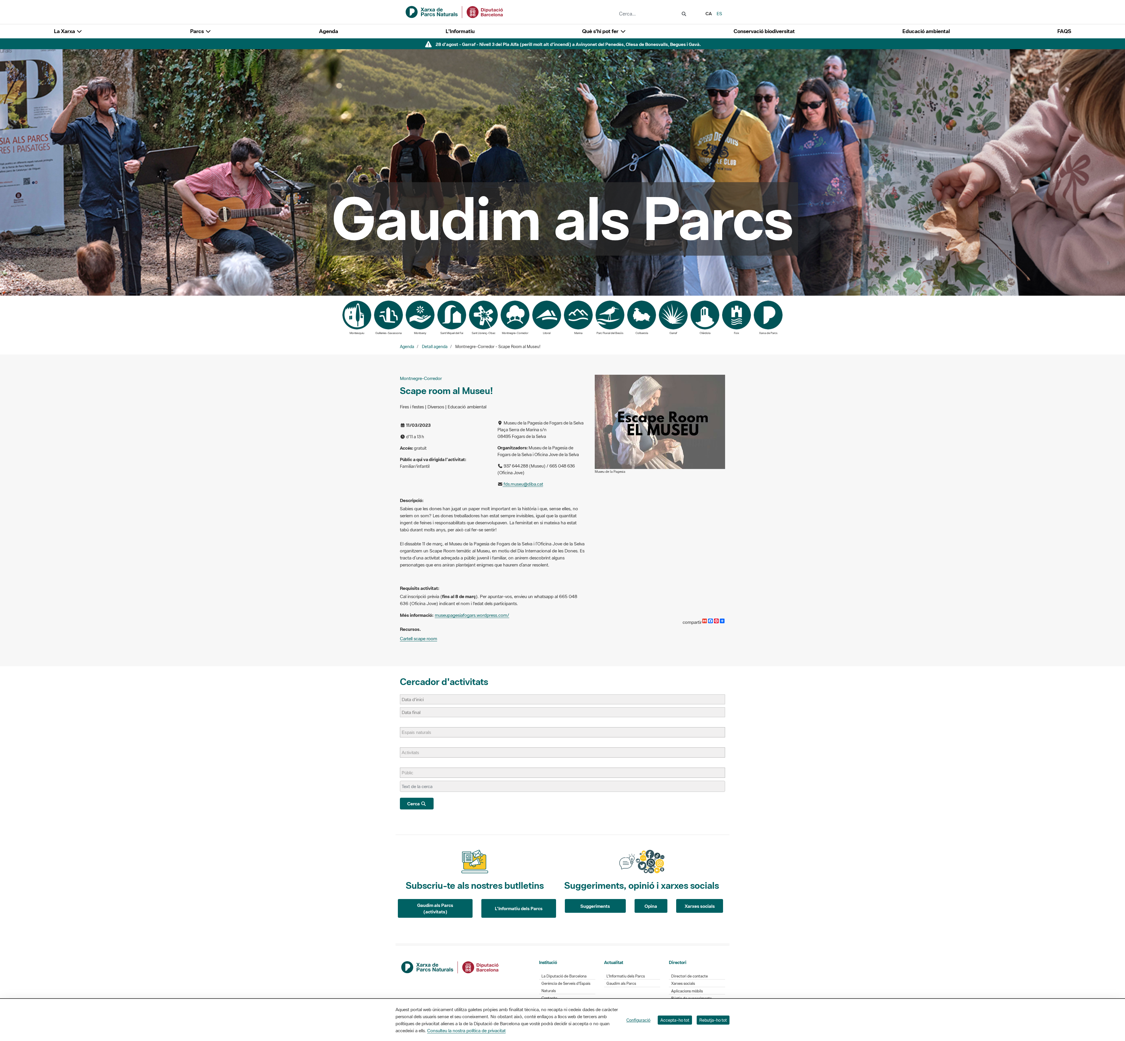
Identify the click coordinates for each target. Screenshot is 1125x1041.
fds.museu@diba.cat (523, 484)
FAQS (1064, 31)
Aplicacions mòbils (687, 991)
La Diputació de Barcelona (564, 976)
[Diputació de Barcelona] (450, 967)
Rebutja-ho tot (713, 1020)
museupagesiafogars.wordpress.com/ (472, 615)
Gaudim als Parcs (621, 983)
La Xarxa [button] (65, 31)
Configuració (638, 1020)
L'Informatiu (460, 31)
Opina (651, 906)
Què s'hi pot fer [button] (601, 31)
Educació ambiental (926, 31)
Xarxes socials (700, 906)
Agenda (328, 31)
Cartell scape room (418, 638)
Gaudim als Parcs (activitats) (435, 908)
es (719, 13)
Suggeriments (595, 906)
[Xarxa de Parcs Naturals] (454, 11)
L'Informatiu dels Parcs (519, 908)
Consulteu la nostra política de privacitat (466, 1030)
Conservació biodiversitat (764, 31)
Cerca (414, 804)
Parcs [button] (197, 31)
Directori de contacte (689, 976)
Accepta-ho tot (674, 1020)
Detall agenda (435, 346)
